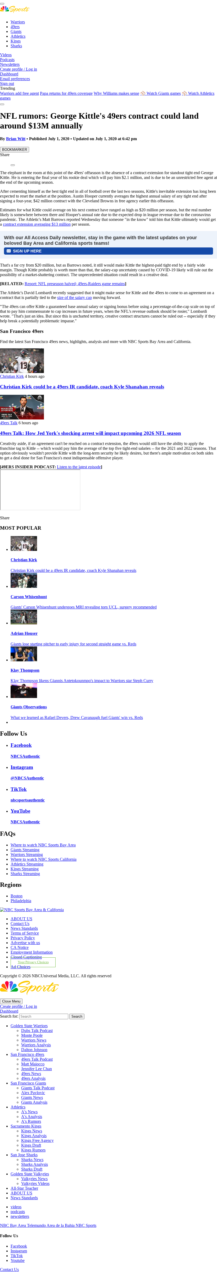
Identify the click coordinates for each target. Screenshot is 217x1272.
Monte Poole (32, 1035)
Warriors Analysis (36, 1045)
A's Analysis (31, 1116)
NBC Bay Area (13, 1225)
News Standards (24, 928)
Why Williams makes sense (116, 93)
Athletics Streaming (27, 864)
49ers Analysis (33, 1078)
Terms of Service (25, 933)
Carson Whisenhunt (29, 596)
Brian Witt (15, 138)
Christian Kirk (12, 376)
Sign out (7, 83)
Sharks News (32, 1159)
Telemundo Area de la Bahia (51, 1225)
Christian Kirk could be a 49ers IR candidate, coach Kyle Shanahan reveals (82, 386)
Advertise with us (25, 942)
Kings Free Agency (37, 1140)
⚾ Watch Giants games (160, 93)
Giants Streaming (25, 849)
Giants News (32, 1097)
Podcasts (7, 59)
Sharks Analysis (34, 1164)
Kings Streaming (25, 869)
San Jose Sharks (24, 1155)
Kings (16, 41)
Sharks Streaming (25, 873)
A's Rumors (31, 1121)
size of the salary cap (74, 297)
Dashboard (9, 74)
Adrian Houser (24, 633)
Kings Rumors (33, 1150)
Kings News (31, 1131)
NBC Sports (86, 1225)
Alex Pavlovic (33, 1092)
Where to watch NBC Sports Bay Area (43, 845)
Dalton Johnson (34, 1049)
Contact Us (20, 923)
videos (16, 1207)
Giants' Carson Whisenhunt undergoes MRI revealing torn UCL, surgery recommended (84, 607)
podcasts (18, 1211)
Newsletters (10, 64)
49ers (15, 26)
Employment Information (32, 952)
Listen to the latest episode (79, 467)
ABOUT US (21, 918)
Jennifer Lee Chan (36, 1069)
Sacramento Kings (26, 1126)
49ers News (31, 1073)
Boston (16, 896)
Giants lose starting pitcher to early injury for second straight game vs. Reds (73, 644)
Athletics (18, 36)
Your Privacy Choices (33, 962)
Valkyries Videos (35, 1183)
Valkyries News (34, 1178)
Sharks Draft (31, 1169)
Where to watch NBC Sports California (43, 859)
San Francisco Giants (28, 1083)
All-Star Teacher (24, 1188)
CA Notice (20, 947)
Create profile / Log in (18, 69)
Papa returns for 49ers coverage (66, 93)
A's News (29, 1112)
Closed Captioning (26, 957)
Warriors (18, 22)
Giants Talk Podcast (38, 1088)
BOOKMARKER (14, 150)
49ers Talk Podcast (37, 1059)
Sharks (16, 46)
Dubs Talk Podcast (37, 1030)
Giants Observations (29, 707)
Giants (16, 31)
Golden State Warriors (29, 1025)
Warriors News (33, 1040)
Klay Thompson (25, 670)
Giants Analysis (34, 1102)
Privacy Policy (23, 938)
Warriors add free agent (19, 93)
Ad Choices (20, 967)
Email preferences (15, 78)
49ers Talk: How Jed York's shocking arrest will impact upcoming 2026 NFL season (90, 433)
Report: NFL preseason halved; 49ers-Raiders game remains (75, 283)
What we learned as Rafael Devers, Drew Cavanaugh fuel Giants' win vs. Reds (77, 717)
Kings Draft (31, 1145)
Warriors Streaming (27, 854)
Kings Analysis (34, 1135)
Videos (6, 55)
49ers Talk (8, 423)
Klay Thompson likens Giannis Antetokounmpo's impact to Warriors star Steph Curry (82, 680)
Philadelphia (21, 900)
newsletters (20, 1216)
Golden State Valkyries (30, 1174)
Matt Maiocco (32, 1064)
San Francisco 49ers (27, 1054)
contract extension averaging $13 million (37, 224)
